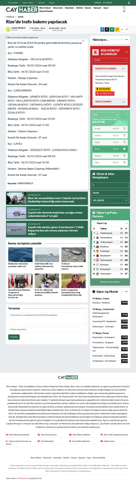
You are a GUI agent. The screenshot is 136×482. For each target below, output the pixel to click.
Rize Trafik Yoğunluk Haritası (116, 435)
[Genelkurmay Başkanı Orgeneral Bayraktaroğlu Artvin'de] (20, 281)
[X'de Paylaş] (107, 29)
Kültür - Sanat (83, 8)
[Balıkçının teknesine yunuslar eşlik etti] (20, 255)
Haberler (10, 17)
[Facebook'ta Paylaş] (102, 29)
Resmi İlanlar (46, 11)
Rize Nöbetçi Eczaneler (19, 435)
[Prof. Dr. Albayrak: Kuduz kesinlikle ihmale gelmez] (47, 281)
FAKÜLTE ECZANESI (105, 68)
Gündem (69, 8)
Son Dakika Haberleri (81, 441)
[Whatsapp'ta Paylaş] (112, 29)
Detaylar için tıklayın (110, 282)
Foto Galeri (13, 3)
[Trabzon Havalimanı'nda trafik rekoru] (73, 255)
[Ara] (124, 8)
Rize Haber (45, 8)
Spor (106, 8)
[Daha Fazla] (117, 29)
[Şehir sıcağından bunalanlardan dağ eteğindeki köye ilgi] (73, 281)
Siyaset (97, 8)
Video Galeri (27, 3)
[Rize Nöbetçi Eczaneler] (126, 52)
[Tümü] (126, 40)
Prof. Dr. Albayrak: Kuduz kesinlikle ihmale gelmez (46, 292)
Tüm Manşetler (47, 441)
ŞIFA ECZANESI (103, 102)
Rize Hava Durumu (49, 435)
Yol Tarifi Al (104, 89)
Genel (21, 17)
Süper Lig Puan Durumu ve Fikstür (18, 442)
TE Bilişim (22, 478)
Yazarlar (41, 3)
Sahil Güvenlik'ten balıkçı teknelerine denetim (44, 266)
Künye (52, 3)
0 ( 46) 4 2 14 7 (106, 93)
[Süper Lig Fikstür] (126, 292)
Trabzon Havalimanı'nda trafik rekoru (72, 266)
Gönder (14, 337)
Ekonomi (58, 8)
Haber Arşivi (109, 441)
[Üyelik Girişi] (128, 3)
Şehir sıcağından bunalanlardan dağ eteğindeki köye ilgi (71, 292)
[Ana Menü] (124, 11)
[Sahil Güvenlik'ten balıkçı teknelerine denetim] (47, 255)
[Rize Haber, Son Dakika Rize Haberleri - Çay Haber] (22, 9)
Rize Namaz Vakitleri (81, 435)
